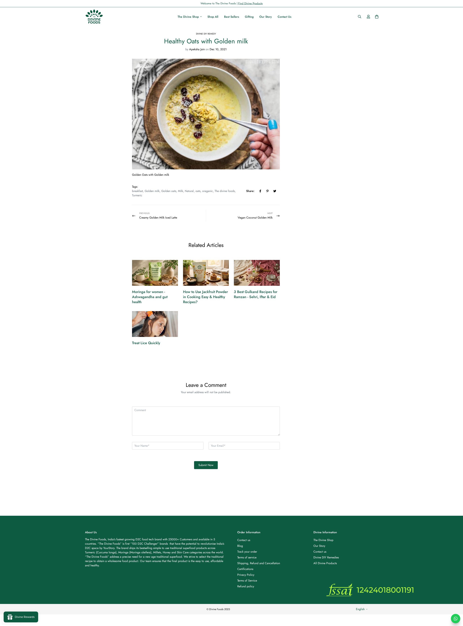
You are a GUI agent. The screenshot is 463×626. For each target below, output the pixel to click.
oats (198, 191)
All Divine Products (325, 563)
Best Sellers (231, 17)
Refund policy (245, 586)
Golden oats (168, 191)
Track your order (247, 552)
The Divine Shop (188, 17)
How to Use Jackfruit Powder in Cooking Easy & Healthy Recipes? (205, 297)
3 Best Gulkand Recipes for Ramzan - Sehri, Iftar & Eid (255, 294)
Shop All (212, 17)
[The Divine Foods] (94, 16)
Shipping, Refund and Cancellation (258, 563)
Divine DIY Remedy (206, 33)
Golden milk (152, 191)
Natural (189, 191)
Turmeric (137, 195)
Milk (180, 191)
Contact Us (284, 17)
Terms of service (246, 557)
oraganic (207, 191)
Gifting (249, 17)
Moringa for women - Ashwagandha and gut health (149, 297)
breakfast (137, 191)
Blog (240, 546)
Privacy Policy (245, 575)
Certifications (245, 569)
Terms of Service (247, 580)
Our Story (265, 17)
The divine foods (225, 191)
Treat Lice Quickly (146, 343)
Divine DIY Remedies (326, 557)
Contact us (243, 540)
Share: (250, 191)
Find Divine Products (250, 3)
